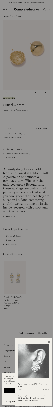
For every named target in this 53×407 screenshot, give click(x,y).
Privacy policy (11, 401)
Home (5, 16)
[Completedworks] (26, 9)
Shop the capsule (37, 2)
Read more (10, 216)
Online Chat (43, 333)
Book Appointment (26, 333)
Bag (49, 9)
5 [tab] (6, 92)
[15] (26, 55)
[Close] (49, 342)
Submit (46, 390)
